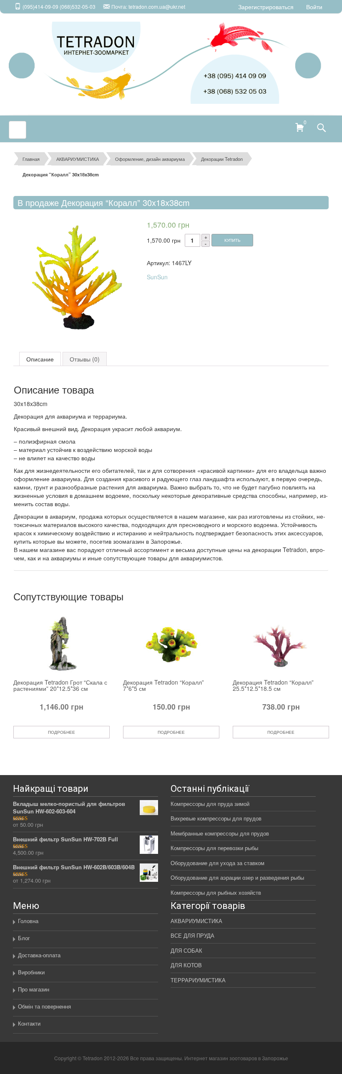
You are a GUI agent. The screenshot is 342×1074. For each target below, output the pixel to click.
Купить (232, 240)
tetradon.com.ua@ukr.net (156, 6)
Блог (24, 938)
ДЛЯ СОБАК (186, 950)
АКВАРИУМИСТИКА (77, 159)
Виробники (31, 972)
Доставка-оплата (39, 955)
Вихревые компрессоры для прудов (216, 818)
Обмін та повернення (44, 1006)
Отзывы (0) (85, 359)
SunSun (157, 277)
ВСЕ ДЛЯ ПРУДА (192, 935)
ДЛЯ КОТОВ (186, 965)
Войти (314, 7)
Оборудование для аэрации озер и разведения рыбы (237, 877)
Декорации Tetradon (222, 159)
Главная (31, 159)
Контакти (29, 1023)
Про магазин (33, 989)
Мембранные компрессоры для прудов (220, 833)
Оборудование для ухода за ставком (217, 863)
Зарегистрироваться (266, 7)
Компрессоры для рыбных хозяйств (216, 892)
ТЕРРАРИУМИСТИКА (198, 980)
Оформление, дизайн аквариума (150, 159)
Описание (40, 359)
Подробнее (61, 732)
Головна (28, 921)
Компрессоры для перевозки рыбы (214, 848)
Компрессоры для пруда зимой (210, 804)
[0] (297, 126)
